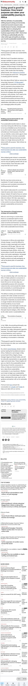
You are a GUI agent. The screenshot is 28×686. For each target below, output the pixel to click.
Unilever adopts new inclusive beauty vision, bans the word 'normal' (16, 171)
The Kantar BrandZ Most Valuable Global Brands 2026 (12, 449)
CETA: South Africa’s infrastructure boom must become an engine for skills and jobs (8, 637)
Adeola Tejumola (13, 43)
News (4, 437)
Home (2, 4)
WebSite (17, 437)
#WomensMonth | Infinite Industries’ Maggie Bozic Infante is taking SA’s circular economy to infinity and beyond (13, 505)
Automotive (22, 4)
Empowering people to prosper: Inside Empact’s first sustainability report (6, 476)
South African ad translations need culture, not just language (12, 493)
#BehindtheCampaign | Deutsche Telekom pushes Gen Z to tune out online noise (12, 529)
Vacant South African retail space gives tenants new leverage (13, 516)
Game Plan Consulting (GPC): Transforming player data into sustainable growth (9, 587)
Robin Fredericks (4, 665)
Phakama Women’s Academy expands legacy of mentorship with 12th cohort (10, 646)
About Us (8, 437)
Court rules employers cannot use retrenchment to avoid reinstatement (11, 619)
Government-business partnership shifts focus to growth (10, 670)
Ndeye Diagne (10, 234)
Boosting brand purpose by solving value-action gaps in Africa (15, 110)
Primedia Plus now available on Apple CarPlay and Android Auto (12, 555)
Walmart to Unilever (19, 72)
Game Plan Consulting (5, 590)
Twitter (21, 387)
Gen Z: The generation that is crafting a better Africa (16, 231)
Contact (13, 437)
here (11, 385)
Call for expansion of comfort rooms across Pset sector (12, 542)
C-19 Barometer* (18, 82)
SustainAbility (21, 399)
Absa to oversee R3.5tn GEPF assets (11, 594)
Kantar (6, 44)
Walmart (13, 399)
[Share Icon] (25, 113)
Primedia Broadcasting (5, 557)
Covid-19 (3, 401)
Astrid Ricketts (12, 349)
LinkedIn (13, 387)
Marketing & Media (8, 4)
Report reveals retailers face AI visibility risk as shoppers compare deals (10, 578)
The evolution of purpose (14, 316)
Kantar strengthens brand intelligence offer (10, 444)
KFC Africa (3, 614)
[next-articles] (26, 464)
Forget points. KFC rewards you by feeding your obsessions (8, 611)
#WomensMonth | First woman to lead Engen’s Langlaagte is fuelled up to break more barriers (11, 627)
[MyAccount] (26, 2)
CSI (17, 399)
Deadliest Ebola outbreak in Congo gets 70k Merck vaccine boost (10, 654)
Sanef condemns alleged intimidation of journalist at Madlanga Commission (11, 569)
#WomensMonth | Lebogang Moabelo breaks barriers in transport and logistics (11, 662)
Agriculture (15, 4)
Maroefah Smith (4, 630)
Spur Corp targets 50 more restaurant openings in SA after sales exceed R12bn (11, 602)
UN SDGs (17, 401)
